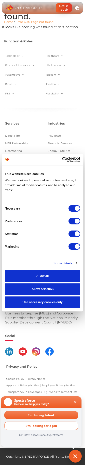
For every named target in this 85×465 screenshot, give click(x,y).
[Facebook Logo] (49, 351)
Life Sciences (53, 65)
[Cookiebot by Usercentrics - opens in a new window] (62, 159)
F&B (7, 93)
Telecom (51, 74)
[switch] (74, 221)
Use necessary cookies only (42, 302)
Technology (12, 55)
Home (8, 22)
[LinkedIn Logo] (9, 351)
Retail (8, 84)
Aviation (51, 84)
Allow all (42, 276)
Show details (62, 263)
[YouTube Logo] (23, 351)
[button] (51, 8)
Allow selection (43, 289)
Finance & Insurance (17, 65)
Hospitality (52, 93)
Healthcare (52, 55)
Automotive (12, 74)
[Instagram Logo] (36, 351)
